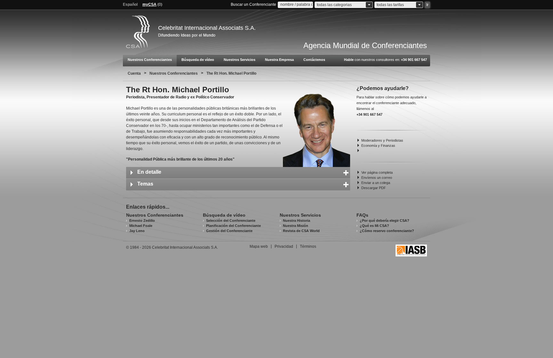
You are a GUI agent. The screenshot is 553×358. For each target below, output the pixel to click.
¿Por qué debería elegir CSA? (384, 220)
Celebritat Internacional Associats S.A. (207, 28)
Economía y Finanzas (378, 145)
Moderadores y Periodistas (382, 140)
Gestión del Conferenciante (229, 231)
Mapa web (259, 246)
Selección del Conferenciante (230, 220)
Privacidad (284, 246)
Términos (308, 246)
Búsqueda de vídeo (197, 60)
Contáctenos (314, 60)
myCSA (149, 4)
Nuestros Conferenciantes (150, 60)
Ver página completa (377, 172)
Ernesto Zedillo (142, 220)
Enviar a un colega (375, 183)
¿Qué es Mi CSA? (374, 226)
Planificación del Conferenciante (233, 226)
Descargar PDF (373, 188)
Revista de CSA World (301, 231)
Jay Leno (137, 231)
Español (130, 4)
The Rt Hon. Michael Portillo (231, 73)
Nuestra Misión (295, 226)
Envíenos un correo (376, 177)
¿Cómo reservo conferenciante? (387, 231)
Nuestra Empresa (279, 60)
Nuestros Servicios (239, 60)
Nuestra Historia (296, 220)
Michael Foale (140, 226)
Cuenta (134, 73)
